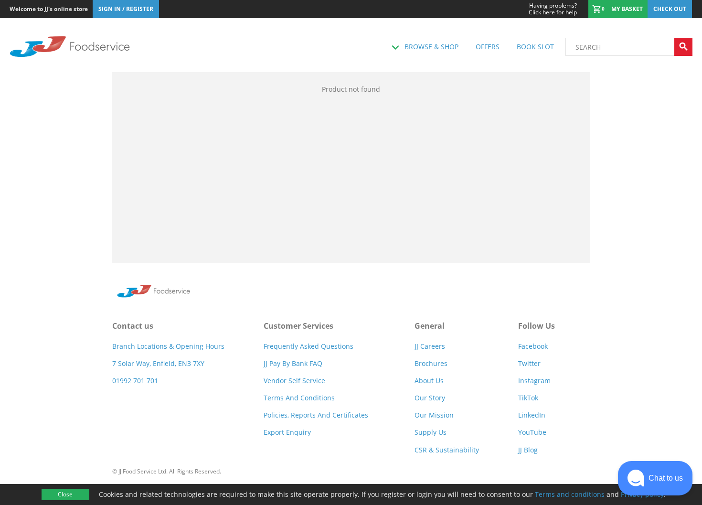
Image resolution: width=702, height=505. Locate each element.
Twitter (529, 363)
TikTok (528, 397)
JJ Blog (528, 449)
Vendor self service (294, 380)
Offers (488, 46)
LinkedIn (531, 414)
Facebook (533, 346)
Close (65, 494)
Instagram (534, 380)
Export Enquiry (287, 432)
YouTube (532, 432)
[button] (655, 478)
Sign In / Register (125, 9)
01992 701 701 (135, 380)
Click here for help (553, 9)
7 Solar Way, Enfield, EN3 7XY (158, 363)
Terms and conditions (570, 494)
